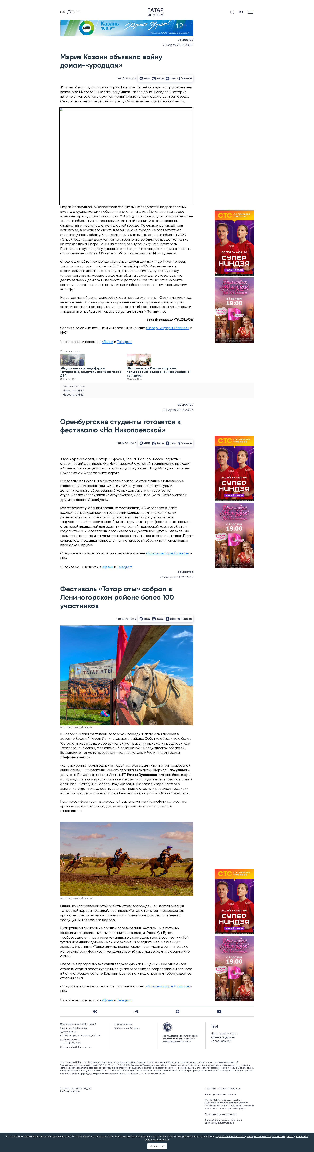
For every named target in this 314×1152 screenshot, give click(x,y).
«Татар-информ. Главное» (167, 328)
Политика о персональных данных (222, 1089)
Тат (78, 12)
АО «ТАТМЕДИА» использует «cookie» (223, 1100)
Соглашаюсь (157, 1146)
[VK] (94, 1011)
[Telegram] (136, 1011)
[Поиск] (232, 12)
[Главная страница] (155, 12)
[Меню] (251, 12)
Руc (62, 12)
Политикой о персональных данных (274, 1136)
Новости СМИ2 (73, 390)
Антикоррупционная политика (220, 1094)
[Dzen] (177, 1011)
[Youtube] (219, 1011)
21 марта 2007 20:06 (178, 410)
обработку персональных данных (234, 1136)
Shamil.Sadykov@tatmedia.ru (219, 1123)
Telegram (124, 342)
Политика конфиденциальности (221, 1114)
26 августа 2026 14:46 (176, 577)
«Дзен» (107, 342)
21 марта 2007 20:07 (178, 45)
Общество (185, 40)
